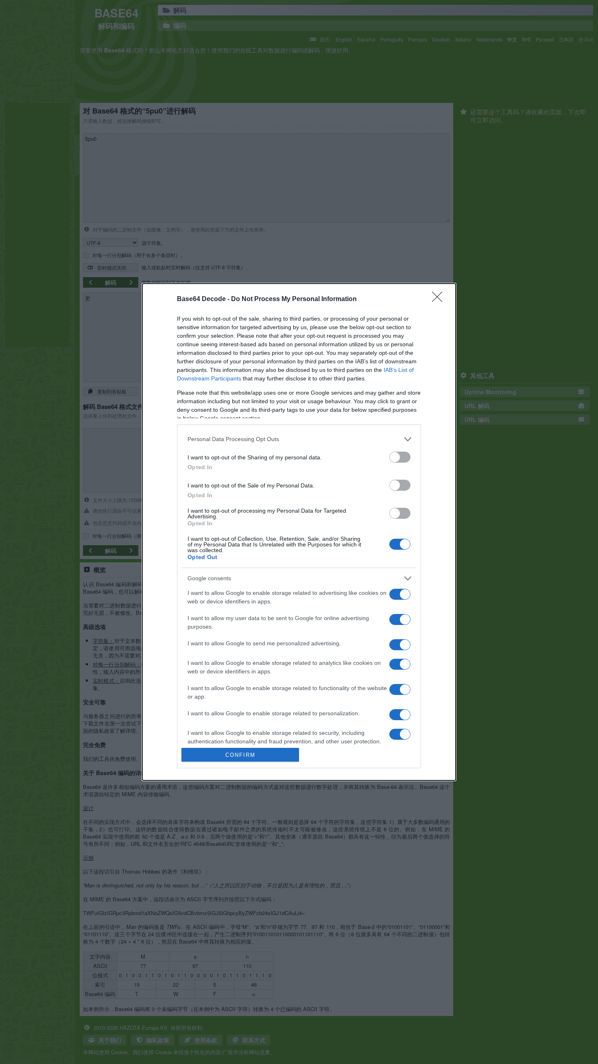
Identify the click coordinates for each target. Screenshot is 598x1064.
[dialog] (299, 532)
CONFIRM (240, 755)
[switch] (399, 457)
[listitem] (299, 439)
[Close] (439, 299)
